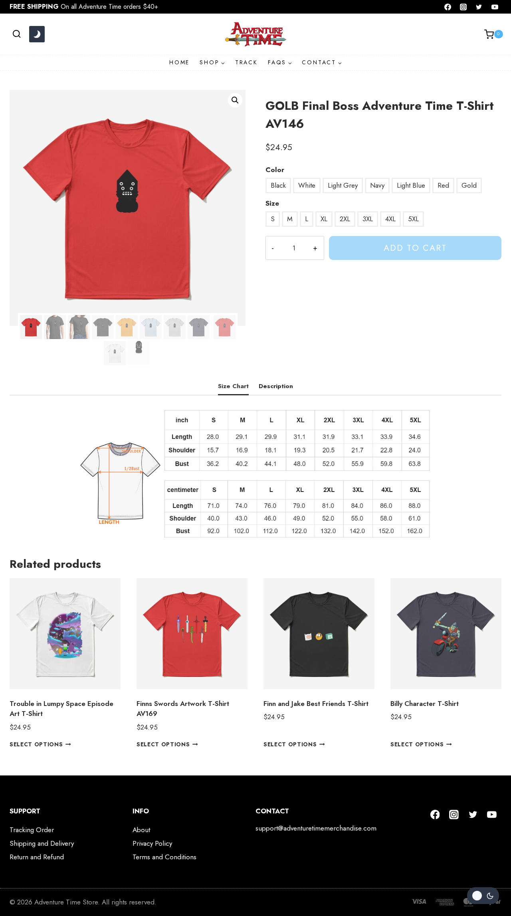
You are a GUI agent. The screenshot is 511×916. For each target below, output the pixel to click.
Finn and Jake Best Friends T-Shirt (315, 703)
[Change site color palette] (36, 34)
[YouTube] (494, 7)
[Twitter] (479, 7)
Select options (36, 744)
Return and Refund (37, 857)
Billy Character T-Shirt (424, 703)
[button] (235, 100)
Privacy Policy (152, 843)
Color (274, 169)
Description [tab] (276, 386)
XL (324, 219)
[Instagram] (463, 7)
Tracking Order (32, 830)
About (141, 830)
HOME (179, 62)
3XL (367, 219)
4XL (390, 219)
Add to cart (415, 248)
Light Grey (343, 185)
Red (443, 185)
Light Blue (411, 185)
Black (278, 185)
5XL (413, 219)
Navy (377, 185)
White (306, 185)
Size (272, 203)
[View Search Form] (16, 34)
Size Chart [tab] (233, 386)
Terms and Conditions (164, 857)
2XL (345, 219)
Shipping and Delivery (42, 843)
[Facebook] (448, 7)
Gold (469, 185)
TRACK (246, 62)
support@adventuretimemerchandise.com (316, 828)
